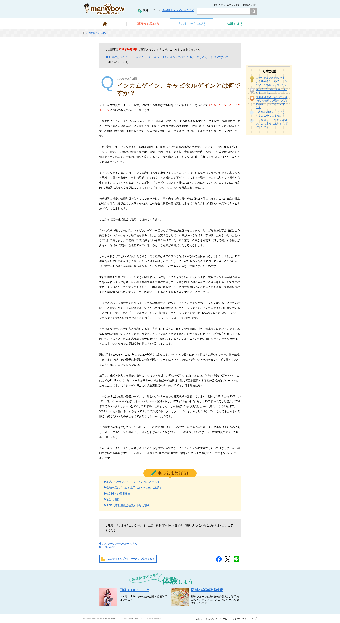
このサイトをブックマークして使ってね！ (131, 558)
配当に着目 (113, 499)
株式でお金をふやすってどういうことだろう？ (134, 481)
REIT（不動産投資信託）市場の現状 (128, 505)
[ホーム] (105, 24)
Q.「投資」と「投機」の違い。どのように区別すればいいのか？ (272, 123)
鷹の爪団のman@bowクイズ (178, 10)
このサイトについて (207, 618)
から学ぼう (148, 24)
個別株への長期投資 (118, 493)
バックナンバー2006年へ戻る (119, 543)
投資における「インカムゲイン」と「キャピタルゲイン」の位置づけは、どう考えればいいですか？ (168, 57)
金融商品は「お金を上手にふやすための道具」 (134, 487)
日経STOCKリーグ (134, 590)
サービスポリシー (230, 618)
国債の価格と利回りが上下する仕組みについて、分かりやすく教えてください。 (271, 81)
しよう (235, 24)
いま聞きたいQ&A (96, 33)
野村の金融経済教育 (207, 590)
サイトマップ (249, 618)
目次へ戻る (108, 546)
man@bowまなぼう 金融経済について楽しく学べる (104, 9)
